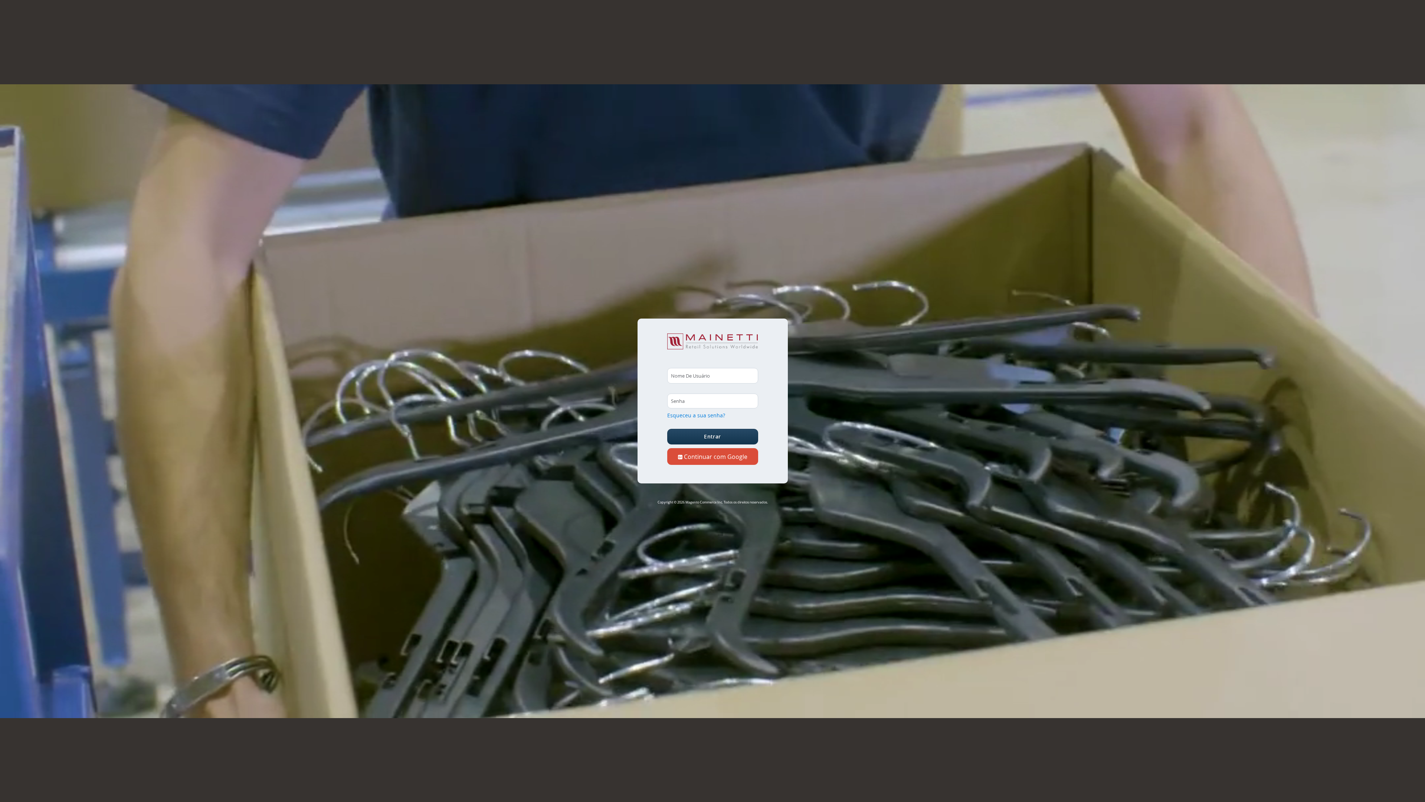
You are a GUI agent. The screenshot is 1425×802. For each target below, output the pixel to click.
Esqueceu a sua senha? (696, 415)
